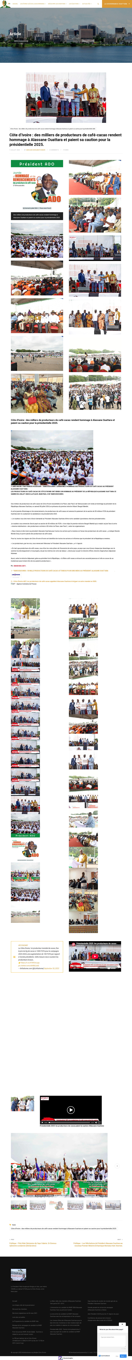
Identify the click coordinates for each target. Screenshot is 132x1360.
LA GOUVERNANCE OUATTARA (116, 4)
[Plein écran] (99, 1122)
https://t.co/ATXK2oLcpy (30, 963)
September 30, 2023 (51, 968)
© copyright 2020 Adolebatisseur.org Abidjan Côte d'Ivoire (28, 1352)
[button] (71, 1110)
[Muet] (96, 1122)
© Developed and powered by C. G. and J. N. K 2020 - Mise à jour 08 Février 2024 (93, 1352)
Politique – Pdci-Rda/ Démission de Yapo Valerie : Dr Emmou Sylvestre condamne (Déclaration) (32, 1243)
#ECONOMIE (23, 945)
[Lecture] (42, 1122)
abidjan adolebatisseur (35, 150)
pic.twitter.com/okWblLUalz (28, 966)
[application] (71, 1110)
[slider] (69, 1122)
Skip (117, 1356)
